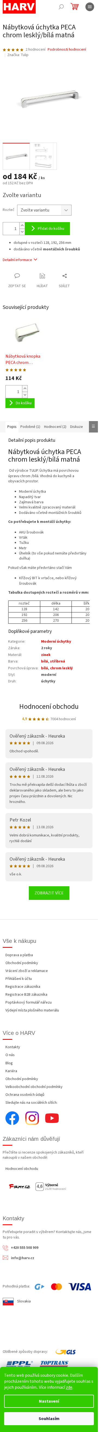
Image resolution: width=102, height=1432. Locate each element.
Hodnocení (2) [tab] (55, 427)
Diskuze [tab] (76, 427)
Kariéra (11, 1071)
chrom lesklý (61, 668)
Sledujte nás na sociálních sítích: (31, 1102)
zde (69, 1387)
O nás (10, 1055)
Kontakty (12, 1047)
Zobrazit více (49, 893)
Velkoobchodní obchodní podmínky (34, 1087)
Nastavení (49, 1401)
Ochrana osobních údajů (24, 1094)
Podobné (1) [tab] (30, 427)
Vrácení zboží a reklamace (26, 971)
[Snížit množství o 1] (22, 232)
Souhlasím (49, 1419)
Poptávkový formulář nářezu (28, 1002)
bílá (44, 661)
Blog (9, 1063)
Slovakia (24, 1301)
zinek (46, 655)
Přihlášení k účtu (18, 979)
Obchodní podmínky (21, 963)
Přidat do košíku (51, 228)
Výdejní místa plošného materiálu (32, 1010)
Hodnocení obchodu (49, 706)
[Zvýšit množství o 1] (22, 225)
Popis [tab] (12, 427)
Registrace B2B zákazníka (26, 994)
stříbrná (57, 661)
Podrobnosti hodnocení (67, 49)
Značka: (18, 55)
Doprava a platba (19, 955)
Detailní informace (17, 260)
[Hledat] (61, 6)
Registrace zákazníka (22, 986)
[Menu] (89, 6)
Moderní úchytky (56, 641)
